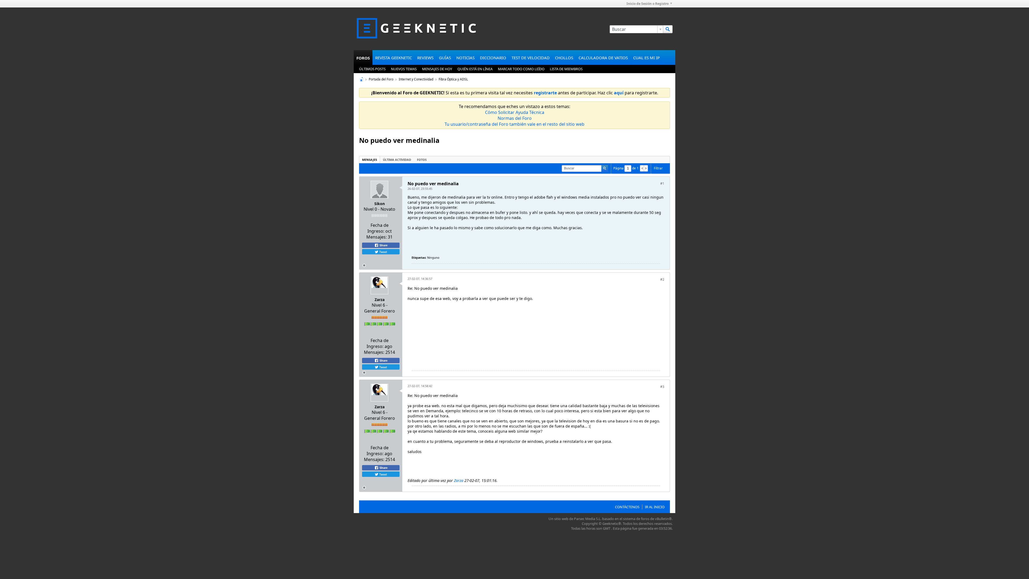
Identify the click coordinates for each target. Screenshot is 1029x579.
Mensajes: (376, 237)
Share (383, 245)
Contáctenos (627, 506)
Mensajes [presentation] (369, 160)
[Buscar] (668, 29)
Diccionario (493, 57)
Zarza (380, 299)
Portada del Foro (381, 79)
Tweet (382, 252)
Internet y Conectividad (416, 79)
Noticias (465, 57)
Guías (445, 57)
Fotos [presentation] (422, 160)
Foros (363, 58)
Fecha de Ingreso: (378, 228)
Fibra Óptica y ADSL (453, 79)
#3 (662, 386)
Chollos (564, 57)
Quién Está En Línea (475, 68)
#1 (662, 183)
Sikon (379, 203)
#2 (662, 279)
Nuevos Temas (404, 68)
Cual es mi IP (646, 57)
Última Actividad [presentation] (397, 160)
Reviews (425, 57)
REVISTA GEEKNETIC (393, 57)
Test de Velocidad (531, 57)
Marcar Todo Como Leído (521, 68)
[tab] (369, 159)
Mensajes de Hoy (437, 68)
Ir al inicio (655, 506)
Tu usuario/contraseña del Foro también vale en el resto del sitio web (514, 124)
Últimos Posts (372, 68)
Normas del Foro (515, 118)
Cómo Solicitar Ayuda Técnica (514, 112)
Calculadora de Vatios (603, 57)
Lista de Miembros (566, 68)
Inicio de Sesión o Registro (648, 3)
